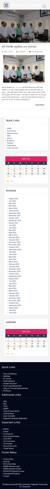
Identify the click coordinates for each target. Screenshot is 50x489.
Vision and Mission (10, 374)
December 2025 (14, 213)
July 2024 (12, 252)
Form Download (9, 441)
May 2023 (12, 286)
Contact (6, 476)
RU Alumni (7, 391)
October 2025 (14, 218)
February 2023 (14, 293)
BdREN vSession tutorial (12, 469)
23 (14, 174)
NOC (5, 404)
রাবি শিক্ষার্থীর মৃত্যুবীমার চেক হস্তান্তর (19, 46)
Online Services (12, 148)
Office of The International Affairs (15, 388)
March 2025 (13, 235)
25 (26, 174)
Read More (39, 105)
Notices (6, 429)
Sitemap (6, 461)
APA (5, 401)
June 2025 (13, 228)
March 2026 (13, 208)
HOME (9, 128)
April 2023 (12, 288)
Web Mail (6, 376)
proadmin (22, 52)
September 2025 (15, 220)
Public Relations (9, 381)
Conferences (8, 434)
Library (9, 138)
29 (8, 176)
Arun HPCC (7, 439)
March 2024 (13, 262)
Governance (11, 131)
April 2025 (12, 233)
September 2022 (15, 305)
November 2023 (14, 271)
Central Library (8, 413)
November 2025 (14, 216)
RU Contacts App (9, 464)
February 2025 (14, 237)
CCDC (5, 406)
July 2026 (12, 201)
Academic (10, 141)
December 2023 (14, 269)
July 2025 (12, 225)
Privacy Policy (8, 459)
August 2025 (13, 223)
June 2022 (13, 313)
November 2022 (14, 300)
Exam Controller (9, 416)
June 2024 (13, 254)
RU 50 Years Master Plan (12, 386)
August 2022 (13, 308)
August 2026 (13, 199)
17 (20, 171)
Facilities (10, 143)
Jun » (12, 181)
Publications (11, 145)
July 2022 (12, 310)
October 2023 (14, 274)
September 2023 (15, 276)
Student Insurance (10, 383)
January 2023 (14, 296)
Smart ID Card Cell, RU (11, 411)
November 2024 (14, 245)
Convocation (8, 444)
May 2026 (12, 203)
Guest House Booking (11, 436)
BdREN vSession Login (11, 466)
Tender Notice (8, 448)
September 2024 (15, 250)
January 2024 (14, 266)
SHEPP (5, 409)
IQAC (9, 136)
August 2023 (13, 279)
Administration (12, 133)
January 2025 (14, 240)
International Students (11, 474)
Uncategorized (37, 52)
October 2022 (14, 303)
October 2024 (14, 247)
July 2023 (12, 281)
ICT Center (7, 379)
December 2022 (14, 298)
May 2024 (12, 257)
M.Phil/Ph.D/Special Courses (13, 471)
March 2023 (13, 291)
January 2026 (14, 211)
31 (20, 176)
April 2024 (12, 259)
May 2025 (12, 230)
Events (5, 431)
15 (8, 171)
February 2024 (14, 264)
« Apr (7, 181)
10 (20, 169)
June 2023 (13, 283)
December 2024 (14, 242)
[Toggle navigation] (44, 6)
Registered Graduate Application (15, 418)
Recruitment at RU (10, 446)
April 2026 (12, 206)
